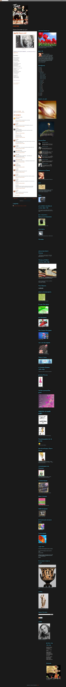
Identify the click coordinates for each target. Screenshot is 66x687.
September (41, 82)
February (41, 90)
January (41, 91)
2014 (40, 67)
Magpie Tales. (16, 52)
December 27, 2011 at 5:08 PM (20, 133)
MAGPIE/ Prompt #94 (43, 78)
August (41, 83)
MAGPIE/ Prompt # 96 (43, 76)
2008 (40, 95)
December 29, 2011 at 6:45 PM (20, 172)
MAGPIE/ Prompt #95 (43, 77)
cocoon (17, 112)
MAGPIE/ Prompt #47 (45, 163)
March (41, 89)
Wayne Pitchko (18, 150)
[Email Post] (23, 111)
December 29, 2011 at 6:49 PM (20, 177)
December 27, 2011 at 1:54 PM (20, 126)
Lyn (16, 139)
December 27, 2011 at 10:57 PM (20, 137)
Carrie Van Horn (18, 159)
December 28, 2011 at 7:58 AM (20, 148)
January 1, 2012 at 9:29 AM (19, 193)
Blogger (38, 685)
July (40, 84)
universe (23, 112)
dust (21, 112)
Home (25, 198)
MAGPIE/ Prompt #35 (45, 155)
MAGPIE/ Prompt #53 (45, 142)
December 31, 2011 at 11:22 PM (20, 188)
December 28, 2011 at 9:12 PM (20, 152)
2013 (40, 68)
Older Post (34, 198)
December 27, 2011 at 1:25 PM (20, 121)
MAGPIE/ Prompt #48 (45, 146)
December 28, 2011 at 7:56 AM (20, 143)
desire (19, 112)
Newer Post (15, 198)
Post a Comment (17, 195)
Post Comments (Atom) (27, 200)
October (41, 81)
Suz (16, 128)
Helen (16, 154)
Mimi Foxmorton (18, 117)
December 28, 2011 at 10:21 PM (20, 157)
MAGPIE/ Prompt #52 (45, 159)
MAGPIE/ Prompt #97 (43, 74)
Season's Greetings (42, 75)
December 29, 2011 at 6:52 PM (20, 183)
